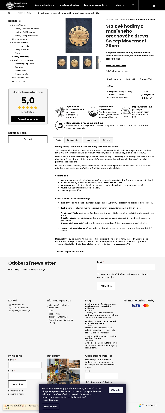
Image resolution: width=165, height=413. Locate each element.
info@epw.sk (18, 304)
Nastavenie (50, 406)
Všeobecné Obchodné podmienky (59, 306)
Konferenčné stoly (20, 77)
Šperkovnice (20, 70)
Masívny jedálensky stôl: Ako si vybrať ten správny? (100, 322)
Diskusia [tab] (106, 140)
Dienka (18, 53)
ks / (28, 139)
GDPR (51, 310)
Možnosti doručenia (116, 65)
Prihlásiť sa (106, 286)
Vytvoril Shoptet (149, 405)
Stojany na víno (22, 74)
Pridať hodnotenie (28, 119)
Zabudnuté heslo (16, 394)
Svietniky (19, 67)
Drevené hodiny (19, 25)
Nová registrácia (15, 391)
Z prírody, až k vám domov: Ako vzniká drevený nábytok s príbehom (100, 306)
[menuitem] (44, 5)
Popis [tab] (58, 140)
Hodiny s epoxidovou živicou (27, 28)
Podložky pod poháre (24, 63)
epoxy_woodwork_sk (21, 310)
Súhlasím (116, 390)
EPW (150, 79)
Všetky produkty (20, 56)
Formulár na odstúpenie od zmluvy (61, 321)
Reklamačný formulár (58, 317)
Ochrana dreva (19, 81)
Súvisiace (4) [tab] (73, 140)
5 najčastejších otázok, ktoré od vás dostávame (101, 337)
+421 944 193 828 (20, 307)
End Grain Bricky (22, 46)
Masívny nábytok (20, 39)
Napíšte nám (54, 314)
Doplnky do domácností (23, 60)
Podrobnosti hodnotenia (142, 19)
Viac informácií (50, 400)
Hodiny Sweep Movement (26, 35)
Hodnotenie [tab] (91, 140)
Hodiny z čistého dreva (25, 32)
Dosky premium (22, 49)
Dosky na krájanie (20, 42)
